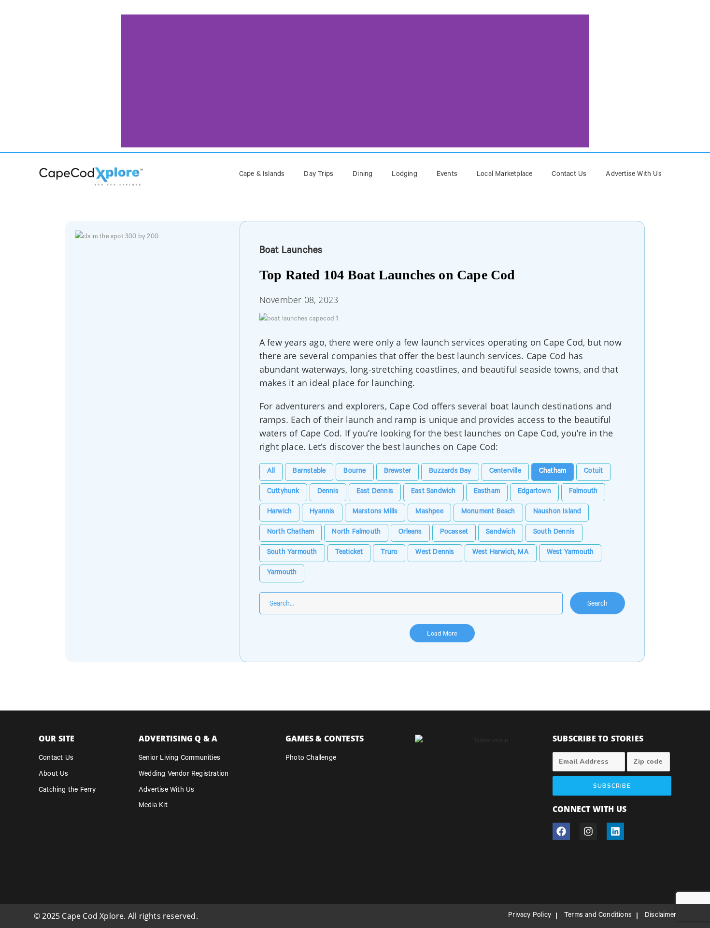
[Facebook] (561, 831)
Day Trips (318, 175)
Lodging (404, 175)
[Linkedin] (615, 831)
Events (447, 175)
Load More (442, 634)
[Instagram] (588, 831)
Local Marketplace (504, 175)
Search (597, 605)
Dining (362, 175)
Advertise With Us (633, 175)
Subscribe (612, 786)
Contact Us (569, 175)
